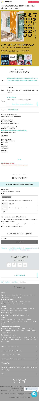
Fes (21, 295)
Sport (3, 317)
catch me (30, 80)
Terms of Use (6, 363)
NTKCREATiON (13, 110)
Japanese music (5, 295)
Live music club (13, 249)
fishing (8, 330)
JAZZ (31, 295)
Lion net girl (15, 80)
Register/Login (34, 1)
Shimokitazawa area (25, 249)
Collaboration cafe (6, 315)
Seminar (7, 339)
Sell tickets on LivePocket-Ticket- (12, 355)
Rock (13, 295)
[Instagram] (24, 381)
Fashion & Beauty (31, 330)
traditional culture (25, 301)
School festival (28, 339)
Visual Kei (13, 297)
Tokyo (14, 97)
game (2, 330)
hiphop (26, 295)
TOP (2, 282)
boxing (3, 321)
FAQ (3, 374)
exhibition (26, 308)
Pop (17, 295)
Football (9, 319)
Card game (31, 328)
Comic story (15, 301)
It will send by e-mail (25, 265)
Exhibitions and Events (8, 335)
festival (19, 337)
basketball (33, 321)
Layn (15, 78)
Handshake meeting (15, 308)
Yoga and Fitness (6, 328)
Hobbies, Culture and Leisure (10, 326)
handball (25, 321)
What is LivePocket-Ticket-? (11, 347)
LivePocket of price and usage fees (13, 359)
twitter (9, 265)
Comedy (3, 304)
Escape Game (15, 330)
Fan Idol (3, 306)
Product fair (4, 337)
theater (8, 301)
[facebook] (19, 381)
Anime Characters (7, 313)
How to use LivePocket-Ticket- (12, 351)
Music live (4, 248)
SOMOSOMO (23, 80)
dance (18, 304)
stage (2, 301)
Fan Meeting (4, 308)
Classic (7, 297)
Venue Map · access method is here (22, 104)
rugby (15, 319)
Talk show (10, 310)
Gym (14, 328)
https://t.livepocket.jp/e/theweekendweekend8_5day (14, 130)
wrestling (28, 319)
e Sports (19, 321)
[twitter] (15, 381)
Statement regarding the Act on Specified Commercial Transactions (19, 368)
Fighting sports (11, 321)
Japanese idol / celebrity (31, 248)
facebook (14, 265)
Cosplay (3, 332)
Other (19, 297)
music (3, 293)
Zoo (18, 328)
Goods (20, 310)
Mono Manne (11, 304)
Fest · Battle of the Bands (16, 248)
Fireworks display (27, 337)
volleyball (21, 319)
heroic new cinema (22, 78)
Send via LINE (20, 265)
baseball (3, 319)
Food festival (15, 339)
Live (16, 310)
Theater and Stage (7, 299)
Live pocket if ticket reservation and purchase (6, 2)
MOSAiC (9, 97)
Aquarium (23, 328)
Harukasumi (10, 78)
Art (21, 339)
